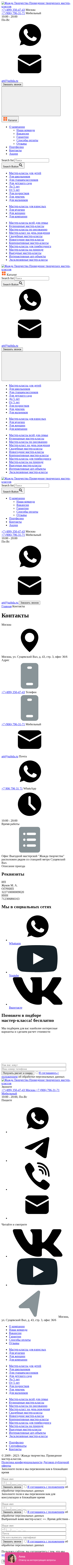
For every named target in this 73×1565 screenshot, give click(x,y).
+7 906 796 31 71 (12, 788)
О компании (17, 1326)
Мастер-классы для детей (25, 173)
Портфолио (16, 1442)
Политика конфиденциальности (21, 1462)
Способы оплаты (27, 140)
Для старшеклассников (23, 179)
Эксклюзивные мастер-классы (28, 259)
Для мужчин (17, 209)
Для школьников (19, 176)
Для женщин (17, 213)
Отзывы (21, 143)
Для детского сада (20, 183)
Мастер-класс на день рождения (29, 232)
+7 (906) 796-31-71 (13, 13)
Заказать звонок (12, 84)
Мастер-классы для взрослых (27, 206)
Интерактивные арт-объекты (27, 256)
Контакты (15, 1449)
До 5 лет (14, 186)
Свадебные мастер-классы (25, 236)
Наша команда (25, 130)
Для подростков (19, 193)
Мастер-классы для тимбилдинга (30, 246)
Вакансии (22, 133)
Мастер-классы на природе (26, 249)
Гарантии (22, 136)
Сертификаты (18, 1445)
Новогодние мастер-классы (26, 239)
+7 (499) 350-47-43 (13, 9)
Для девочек (17, 196)
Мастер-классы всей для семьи (28, 222)
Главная (6, 606)
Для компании (18, 216)
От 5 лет (14, 189)
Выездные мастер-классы (25, 253)
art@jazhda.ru (9, 756)
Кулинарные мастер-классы (26, 226)
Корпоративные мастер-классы (29, 243)
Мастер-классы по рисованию (28, 229)
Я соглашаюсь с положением (45, 1486)
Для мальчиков (18, 200)
